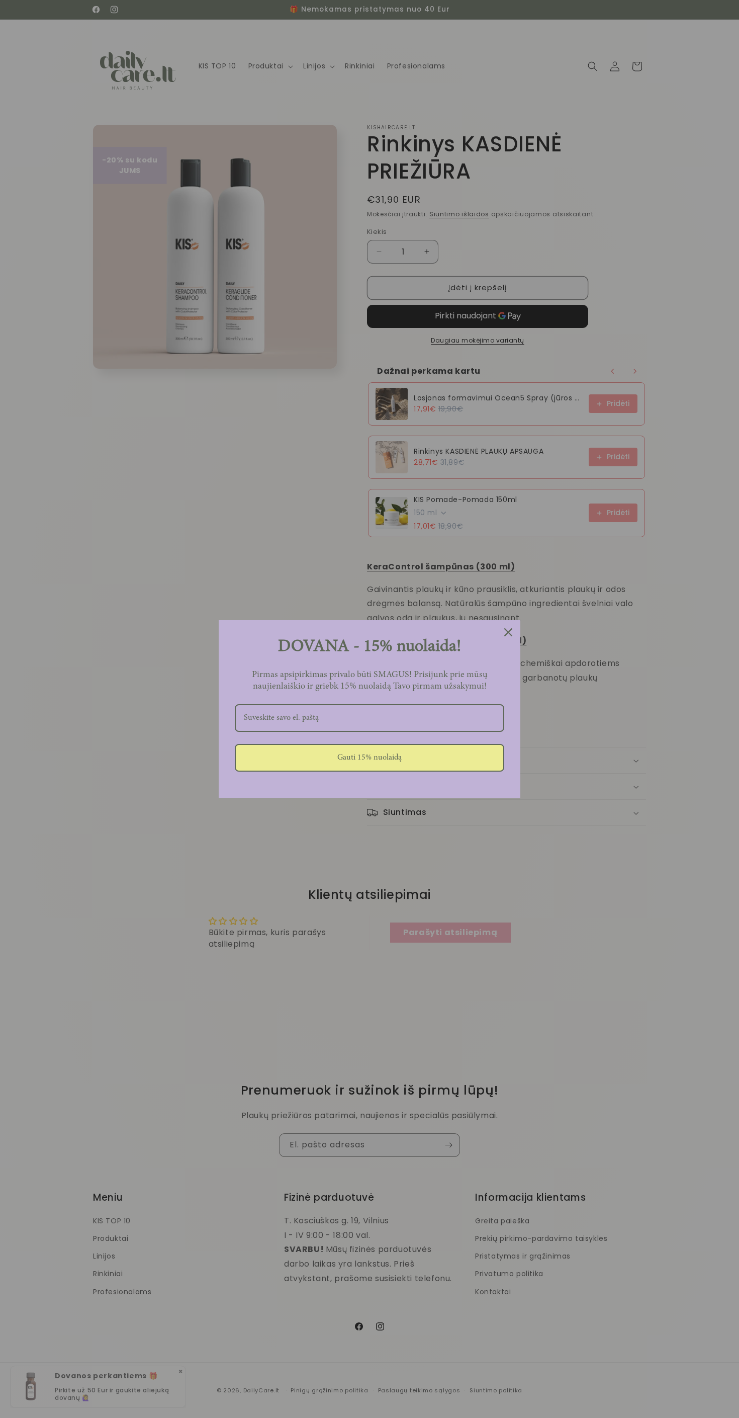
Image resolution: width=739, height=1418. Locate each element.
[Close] (508, 632)
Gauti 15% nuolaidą (369, 758)
